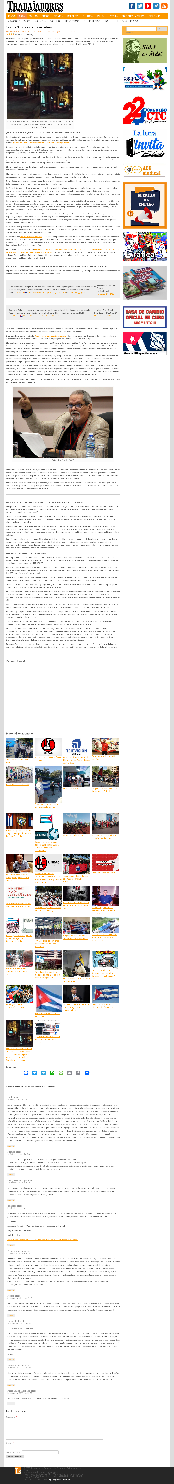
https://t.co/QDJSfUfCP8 (55, 292)
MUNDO (33, 16)
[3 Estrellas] (11, 34)
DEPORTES (72, 16)
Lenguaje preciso (127, 21)
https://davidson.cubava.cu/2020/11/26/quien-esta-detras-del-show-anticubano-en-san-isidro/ (42, 1240)
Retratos (94, 21)
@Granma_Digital (77, 292)
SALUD (100, 16)
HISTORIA (113, 16)
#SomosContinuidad (35, 292)
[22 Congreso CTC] (145, 124)
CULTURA (88, 16)
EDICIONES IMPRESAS (133, 16)
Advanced (129, 32)
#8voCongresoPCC (19, 21)
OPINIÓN (58, 16)
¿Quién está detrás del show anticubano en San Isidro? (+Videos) (41, 143)
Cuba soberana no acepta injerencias (50, 336)
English (108, 21)
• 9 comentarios (68, 31)
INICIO (11, 16)
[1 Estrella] (7, 34)
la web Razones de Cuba (31, 236)
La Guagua (40, 21)
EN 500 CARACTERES (74, 21)
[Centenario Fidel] (145, 62)
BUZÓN (46, 16)
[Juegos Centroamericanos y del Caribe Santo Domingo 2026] (145, 91)
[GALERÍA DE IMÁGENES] (145, 260)
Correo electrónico (14, 1452)
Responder (10, 1146)
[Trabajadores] (18, 1470)
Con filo (55, 21)
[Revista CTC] (145, 299)
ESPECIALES (154, 16)
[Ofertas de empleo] (145, 205)
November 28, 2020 (105, 294)
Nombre (10, 1443)
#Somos (20, 292)
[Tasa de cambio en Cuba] (145, 326)
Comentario (11, 1417)
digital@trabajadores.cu (60, 1479)
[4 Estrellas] (14, 34)
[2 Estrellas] (9, 34)
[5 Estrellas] (16, 34)
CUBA (22, 16)
